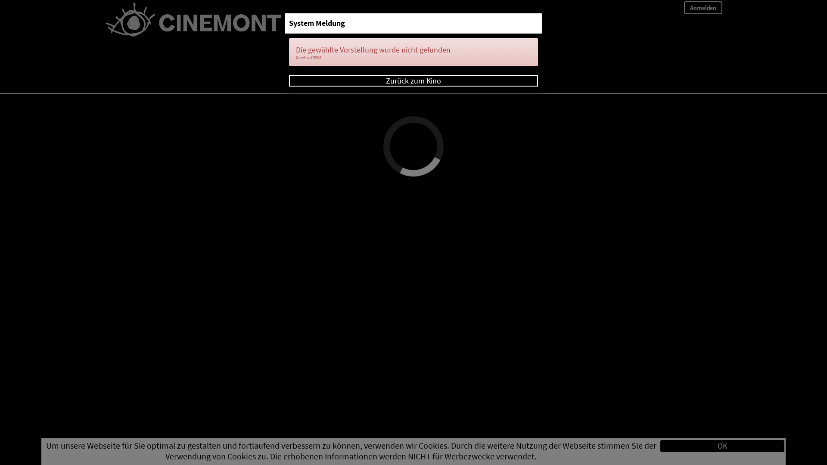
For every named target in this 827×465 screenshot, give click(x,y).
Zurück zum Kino (413, 81)
